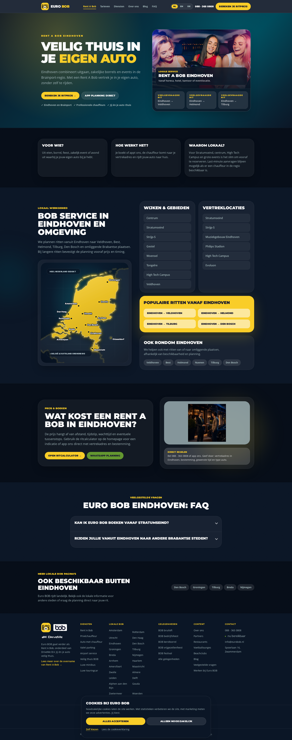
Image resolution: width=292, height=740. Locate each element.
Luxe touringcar (89, 670)
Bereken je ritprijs (233, 6)
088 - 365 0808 (204, 6)
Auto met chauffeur (91, 641)
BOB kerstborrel (167, 641)
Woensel (152, 256)
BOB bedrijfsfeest (168, 636)
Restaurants (200, 641)
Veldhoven (153, 284)
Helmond (182, 362)
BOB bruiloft (165, 630)
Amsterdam (115, 630)
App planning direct (100, 95)
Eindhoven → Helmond (217, 313)
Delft (135, 678)
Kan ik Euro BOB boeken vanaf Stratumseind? (122, 523)
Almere (136, 672)
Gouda (136, 683)
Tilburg (215, 362)
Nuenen (199, 362)
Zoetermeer (115, 693)
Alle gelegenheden (168, 659)
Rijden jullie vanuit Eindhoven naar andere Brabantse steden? (141, 538)
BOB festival (165, 653)
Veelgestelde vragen (205, 664)
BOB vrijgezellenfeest (170, 647)
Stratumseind (155, 227)
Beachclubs (200, 653)
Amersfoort (115, 666)
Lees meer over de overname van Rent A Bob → (58, 663)
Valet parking (87, 647)
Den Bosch (232, 362)
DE (189, 6)
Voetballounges (202, 647)
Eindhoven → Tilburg (162, 323)
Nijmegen (245, 587)
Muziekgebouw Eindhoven (222, 237)
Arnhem (113, 660)
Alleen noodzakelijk (176, 721)
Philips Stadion (214, 246)
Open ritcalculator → (64, 455)
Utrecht (113, 637)
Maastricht (138, 666)
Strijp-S (151, 237)
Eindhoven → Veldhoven (164, 313)
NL (174, 6)
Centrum (152, 218)
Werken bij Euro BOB (205, 670)
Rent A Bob (89, 6)
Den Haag (137, 637)
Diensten (119, 6)
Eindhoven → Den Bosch (218, 323)
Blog (145, 6)
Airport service (88, 653)
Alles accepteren (116, 721)
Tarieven (105, 6)
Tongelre (152, 265)
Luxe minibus (87, 664)
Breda (230, 587)
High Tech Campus (158, 275)
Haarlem (137, 660)
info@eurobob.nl (234, 641)
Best (168, 362)
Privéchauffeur (88, 636)
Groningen (199, 587)
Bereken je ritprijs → (60, 95)
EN (181, 6)
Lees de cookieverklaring (115, 729)
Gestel (151, 246)
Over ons (133, 6)
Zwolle (112, 672)
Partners (198, 636)
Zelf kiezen (92, 729)
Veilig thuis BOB (89, 659)
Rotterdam (138, 632)
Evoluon (210, 265)
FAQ (154, 6)
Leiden (113, 678)
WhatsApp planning (105, 455)
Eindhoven (115, 643)
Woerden (137, 693)
